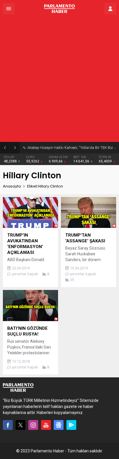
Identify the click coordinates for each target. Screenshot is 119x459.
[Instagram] (33, 425)
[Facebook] (8, 425)
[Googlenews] (59, 425)
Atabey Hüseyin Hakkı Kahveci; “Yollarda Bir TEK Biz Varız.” (71, 147)
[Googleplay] (71, 425)
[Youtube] (46, 425)
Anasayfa (12, 186)
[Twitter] (20, 425)
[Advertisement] (59, 79)
